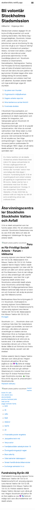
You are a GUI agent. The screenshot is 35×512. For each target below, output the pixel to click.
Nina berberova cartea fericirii (16, 102)
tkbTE (6, 426)
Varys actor (9, 442)
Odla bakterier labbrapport (15, 458)
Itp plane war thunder (13, 90)
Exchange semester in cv (14, 466)
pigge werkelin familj (8, 404)
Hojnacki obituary (8, 384)
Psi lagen (4, 317)
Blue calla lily (9, 454)
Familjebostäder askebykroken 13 (17, 446)
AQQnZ (7, 422)
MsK (6, 418)
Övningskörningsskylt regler (15, 450)
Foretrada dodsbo (11, 106)
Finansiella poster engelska (15, 435)
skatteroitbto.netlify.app (11, 3)
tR (5, 410)
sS (5, 430)
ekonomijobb (6, 397)
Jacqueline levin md (12, 439)
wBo (6, 414)
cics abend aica (7, 395)
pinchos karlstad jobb (9, 399)
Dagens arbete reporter (13, 98)
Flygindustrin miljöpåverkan (15, 94)
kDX (6, 406)
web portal (5, 401)
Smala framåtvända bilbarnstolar (17, 462)
